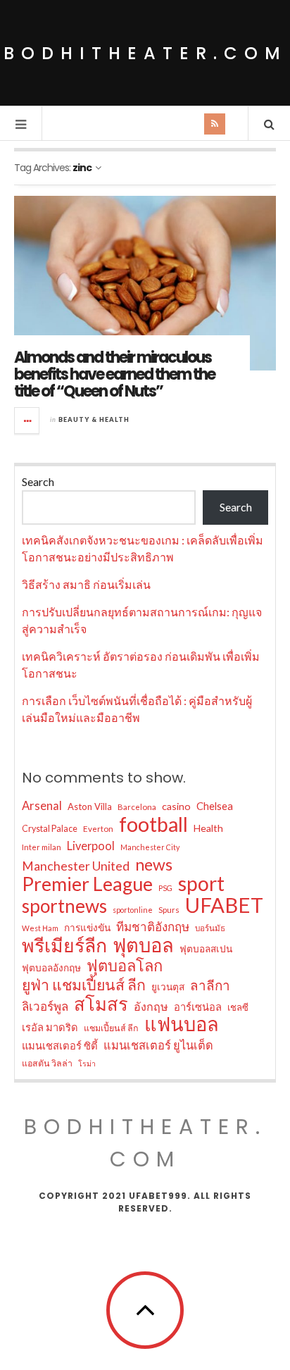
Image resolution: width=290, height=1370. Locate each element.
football (153, 824)
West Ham (40, 928)
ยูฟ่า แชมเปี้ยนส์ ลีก (84, 984)
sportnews (64, 905)
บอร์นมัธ (210, 928)
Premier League (87, 884)
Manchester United (76, 866)
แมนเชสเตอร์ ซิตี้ (60, 1045)
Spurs (168, 909)
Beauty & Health (94, 419)
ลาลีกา (210, 985)
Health (208, 828)
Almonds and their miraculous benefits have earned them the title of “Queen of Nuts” (114, 374)
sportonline (133, 909)
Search (38, 481)
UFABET (224, 905)
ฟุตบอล (143, 945)
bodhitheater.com (145, 53)
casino (176, 806)
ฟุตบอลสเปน (205, 948)
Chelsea (214, 805)
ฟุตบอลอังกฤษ (51, 967)
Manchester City (149, 847)
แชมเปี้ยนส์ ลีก (111, 1028)
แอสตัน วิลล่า (47, 1063)
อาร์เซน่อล (198, 1006)
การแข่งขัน (87, 927)
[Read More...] (27, 420)
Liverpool (91, 845)
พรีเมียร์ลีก (64, 945)
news (153, 864)
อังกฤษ (151, 1006)
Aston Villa (90, 806)
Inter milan (41, 847)
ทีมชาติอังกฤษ (152, 926)
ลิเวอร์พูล (45, 1006)
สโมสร (101, 1003)
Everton (98, 828)
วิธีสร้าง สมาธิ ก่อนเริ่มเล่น (86, 584)
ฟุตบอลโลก (125, 965)
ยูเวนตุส (167, 986)
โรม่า (87, 1063)
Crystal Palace (49, 828)
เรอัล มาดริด (50, 1027)
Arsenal (42, 806)
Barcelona (137, 806)
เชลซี (237, 1007)
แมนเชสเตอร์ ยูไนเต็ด (158, 1045)
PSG (165, 887)
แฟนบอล (181, 1024)
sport (201, 883)
